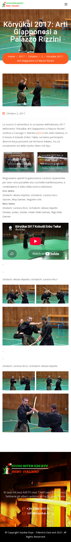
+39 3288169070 (38, 509)
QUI (39, 132)
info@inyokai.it (38, 513)
